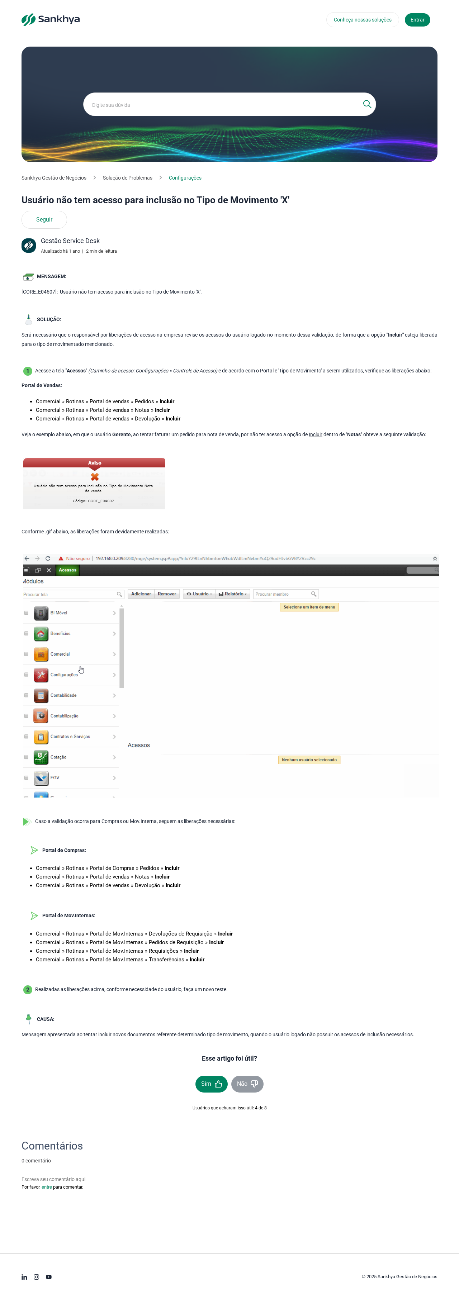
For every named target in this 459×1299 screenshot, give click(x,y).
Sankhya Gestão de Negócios (54, 178)
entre (47, 1187)
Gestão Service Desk (70, 240)
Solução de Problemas (127, 178)
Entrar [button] (418, 20)
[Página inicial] (51, 19)
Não (242, 1083)
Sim (206, 1083)
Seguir (44, 220)
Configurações (185, 178)
